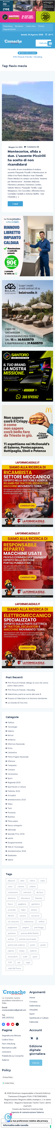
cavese (21, 886)
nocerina (35, 915)
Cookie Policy (9, 1083)
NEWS (11, 915)
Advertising (7, 26)
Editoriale (12, 830)
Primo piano (13, 821)
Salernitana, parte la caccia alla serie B (27, 57)
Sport (10, 778)
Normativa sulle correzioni (9, 1049)
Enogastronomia (15, 842)
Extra (10, 748)
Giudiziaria (12, 855)
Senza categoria (15, 825)
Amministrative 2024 (17, 851)
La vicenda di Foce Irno (18, 702)
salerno (33, 950)
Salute (10, 860)
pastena (12, 933)
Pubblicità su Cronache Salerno (13, 1058)
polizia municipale (27, 939)
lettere (34, 910)
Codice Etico (7, 1039)
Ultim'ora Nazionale (16, 744)
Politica (11, 722)
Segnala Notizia (9, 29)
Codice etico (31, 26)
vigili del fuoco (14, 968)
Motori (10, 735)
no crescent (13, 921)
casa (42, 880)
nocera (22, 915)
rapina (11, 950)
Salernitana (34, 1005)
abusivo (11, 880)
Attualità (12, 795)
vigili (28, 962)
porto (32, 945)
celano (32, 886)
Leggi (15, 204)
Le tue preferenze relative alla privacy (29, 1121)
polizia (11, 939)
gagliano (22, 904)
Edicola (35, 1063)
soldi (25, 956)
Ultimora (11, 761)
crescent (27, 892)
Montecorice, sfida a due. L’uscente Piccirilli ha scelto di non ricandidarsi (27, 158)
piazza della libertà (29, 933)
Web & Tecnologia (16, 847)
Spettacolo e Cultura (17, 787)
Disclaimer (19, 26)
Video (10, 804)
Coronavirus (13, 774)
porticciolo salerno (16, 945)
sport (34, 956)
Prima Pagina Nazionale (18, 757)
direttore (12, 898)
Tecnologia (12, 727)
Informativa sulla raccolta (15, 1125)
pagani (25, 927)
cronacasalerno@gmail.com (14, 1010)
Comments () (32, 147)
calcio (32, 880)
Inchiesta (11, 739)
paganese (12, 927)
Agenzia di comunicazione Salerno (27, 1112)
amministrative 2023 (17, 799)
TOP (10, 962)
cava (10, 886)
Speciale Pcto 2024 (16, 834)
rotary (22, 950)
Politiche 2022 (14, 791)
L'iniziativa (12, 752)
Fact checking (8, 1043)
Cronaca (11, 769)
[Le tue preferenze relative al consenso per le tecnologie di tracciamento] (50, 1126)
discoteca (25, 898)
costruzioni (13, 892)
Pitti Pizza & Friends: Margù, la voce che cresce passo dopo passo (28, 684)
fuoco (10, 904)
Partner (41, 26)
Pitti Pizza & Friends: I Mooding (21, 690)
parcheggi (38, 927)
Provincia (11, 812)
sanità (10, 838)
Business (11, 817)
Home (32, 997)
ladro (23, 910)
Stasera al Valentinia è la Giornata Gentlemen (27, 698)
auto (22, 880)
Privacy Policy (7, 1077)
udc (18, 962)
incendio (12, 910)
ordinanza (28, 921)
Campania (12, 765)
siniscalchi (13, 956)
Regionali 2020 (14, 782)
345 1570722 (8, 1017)
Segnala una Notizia (11, 1035)
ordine (42, 921)
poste (43, 945)
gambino (35, 904)
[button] (50, 43)
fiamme (38, 898)
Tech (10, 808)
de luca (39, 892)
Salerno (11, 731)
